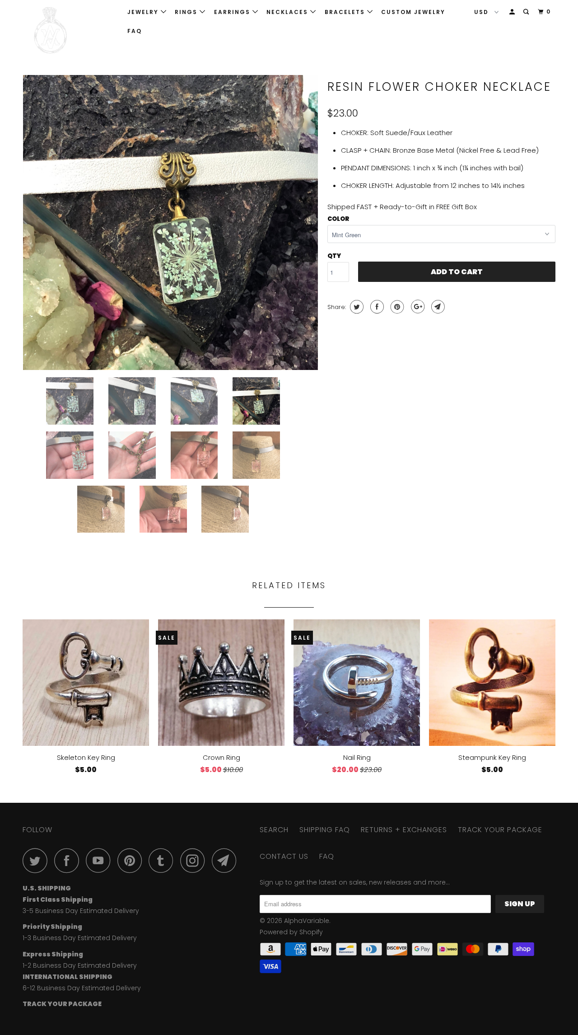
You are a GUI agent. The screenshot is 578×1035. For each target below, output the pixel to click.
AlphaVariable (306, 920)
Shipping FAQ (324, 829)
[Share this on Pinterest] (396, 307)
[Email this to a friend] (437, 307)
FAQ (134, 31)
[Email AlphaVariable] (227, 860)
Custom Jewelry (413, 12)
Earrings (233, 12)
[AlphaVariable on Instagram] (195, 860)
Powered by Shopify (291, 932)
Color (338, 219)
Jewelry (144, 12)
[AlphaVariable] (69, 30)
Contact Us (284, 856)
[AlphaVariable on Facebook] (69, 860)
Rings (187, 12)
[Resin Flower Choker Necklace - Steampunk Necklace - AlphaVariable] (170, 222)
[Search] (527, 12)
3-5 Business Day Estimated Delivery (81, 910)
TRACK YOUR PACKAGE (500, 829)
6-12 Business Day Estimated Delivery (82, 988)
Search (274, 829)
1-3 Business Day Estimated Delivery (80, 937)
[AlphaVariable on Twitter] (37, 860)
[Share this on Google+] (416, 307)
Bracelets (346, 12)
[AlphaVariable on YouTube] (101, 860)
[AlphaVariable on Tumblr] (163, 860)
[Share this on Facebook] (376, 307)
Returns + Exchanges (404, 829)
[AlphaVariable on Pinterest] (132, 860)
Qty (334, 256)
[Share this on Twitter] (356, 307)
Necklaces (288, 12)
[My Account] (513, 12)
